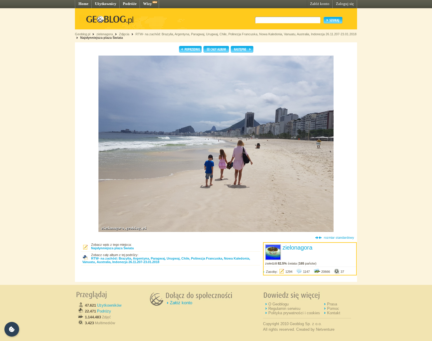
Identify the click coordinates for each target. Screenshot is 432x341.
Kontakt (333, 313)
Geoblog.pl (82, 34)
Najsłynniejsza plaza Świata (101, 37)
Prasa (332, 304)
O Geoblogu (278, 304)
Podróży (104, 311)
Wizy (147, 3)
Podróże (130, 3)
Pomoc (333, 308)
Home (83, 3)
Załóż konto (319, 3)
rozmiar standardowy (339, 237)
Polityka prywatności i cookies (294, 313)
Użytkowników (109, 305)
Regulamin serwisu (284, 308)
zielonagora (104, 34)
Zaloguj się (345, 3)
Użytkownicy (105, 3)
